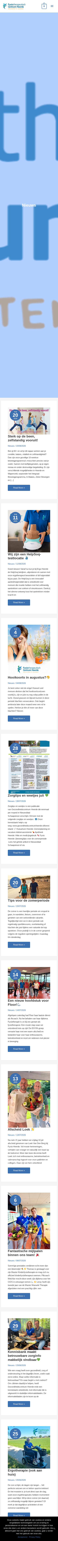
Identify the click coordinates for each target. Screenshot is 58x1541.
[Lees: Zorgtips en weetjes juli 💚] (29, 767)
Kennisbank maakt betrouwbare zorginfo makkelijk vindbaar (24, 1355)
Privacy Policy (34, 1537)
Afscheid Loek (19, 1129)
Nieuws (11, 446)
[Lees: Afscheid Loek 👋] (29, 1099)
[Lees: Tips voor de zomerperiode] (29, 887)
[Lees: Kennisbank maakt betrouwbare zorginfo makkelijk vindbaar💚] (29, 1334)
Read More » (19, 489)
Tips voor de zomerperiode (28, 900)
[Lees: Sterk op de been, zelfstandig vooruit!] (29, 421)
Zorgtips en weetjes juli (26, 795)
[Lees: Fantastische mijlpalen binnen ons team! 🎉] (29, 1221)
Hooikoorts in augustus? (27, 677)
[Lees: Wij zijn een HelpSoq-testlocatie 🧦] (29, 531)
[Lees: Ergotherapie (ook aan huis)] (29, 1447)
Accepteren (23, 1537)
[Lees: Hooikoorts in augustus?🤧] (29, 650)
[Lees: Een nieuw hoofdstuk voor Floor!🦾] (29, 983)
